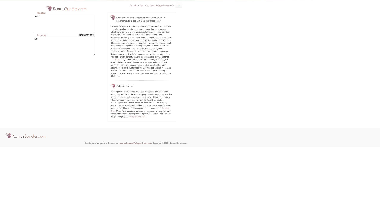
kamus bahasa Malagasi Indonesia (135, 142)
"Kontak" (116, 59)
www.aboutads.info (137, 116)
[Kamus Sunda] (65, 7)
